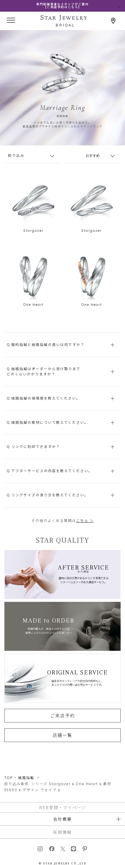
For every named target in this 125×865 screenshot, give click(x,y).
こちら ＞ (85, 520)
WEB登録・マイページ (62, 807)
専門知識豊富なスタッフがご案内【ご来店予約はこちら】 (62, 5)
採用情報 (62, 832)
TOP (8, 777)
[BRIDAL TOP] (63, 24)
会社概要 (62, 819)
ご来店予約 (62, 715)
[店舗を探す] (113, 21)
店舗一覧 (62, 735)
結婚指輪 (26, 777)
